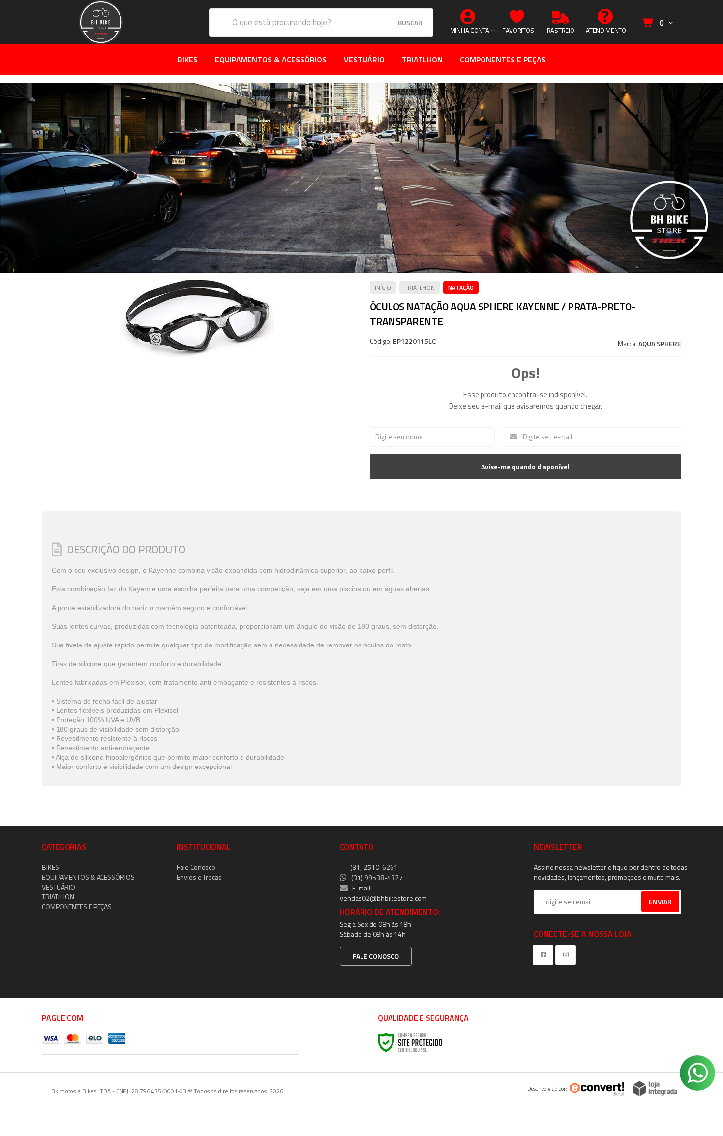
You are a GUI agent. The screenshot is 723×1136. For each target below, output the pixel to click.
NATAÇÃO (461, 287)
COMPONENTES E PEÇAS (77, 906)
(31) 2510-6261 (373, 867)
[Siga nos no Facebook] (545, 954)
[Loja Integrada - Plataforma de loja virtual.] (655, 1088)
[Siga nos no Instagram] (567, 954)
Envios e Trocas (199, 877)
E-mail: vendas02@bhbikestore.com (383, 893)
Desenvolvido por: (547, 1089)
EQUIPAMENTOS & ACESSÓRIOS (88, 877)
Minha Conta (469, 30)
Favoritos (518, 30)
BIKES (50, 867)
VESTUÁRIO (58, 887)
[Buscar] (410, 22)
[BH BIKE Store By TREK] (101, 22)
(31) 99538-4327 (376, 877)
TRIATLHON (419, 287)
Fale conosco (376, 956)
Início (383, 287)
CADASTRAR (650, 904)
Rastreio (560, 30)
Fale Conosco (196, 867)
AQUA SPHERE (659, 343)
